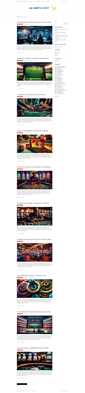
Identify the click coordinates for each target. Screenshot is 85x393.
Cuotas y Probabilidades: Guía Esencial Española (32, 131)
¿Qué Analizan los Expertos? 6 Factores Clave (31, 275)
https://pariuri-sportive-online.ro (60, 84)
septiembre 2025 (57, 51)
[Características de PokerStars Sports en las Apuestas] (34, 324)
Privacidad (38, 1)
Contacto (48, 1)
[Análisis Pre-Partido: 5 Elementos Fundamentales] (34, 71)
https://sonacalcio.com (58, 72)
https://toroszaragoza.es (59, 91)
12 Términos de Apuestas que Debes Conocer (31, 94)
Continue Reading (21, 52)
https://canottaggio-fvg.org (59, 71)
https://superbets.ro (58, 85)
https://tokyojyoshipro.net (59, 78)
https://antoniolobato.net (59, 92)
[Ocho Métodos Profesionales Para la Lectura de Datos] (34, 35)
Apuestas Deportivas (23, 1)
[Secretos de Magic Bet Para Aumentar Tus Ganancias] (34, 179)
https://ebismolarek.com (59, 79)
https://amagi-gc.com (58, 77)
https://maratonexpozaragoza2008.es (61, 90)
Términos (43, 1)
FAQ (34, 1)
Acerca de (30, 1)
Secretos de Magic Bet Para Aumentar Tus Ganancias (34, 167)
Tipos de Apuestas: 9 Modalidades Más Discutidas (33, 348)
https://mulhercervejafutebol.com (60, 83)
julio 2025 (56, 55)
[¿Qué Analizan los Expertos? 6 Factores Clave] (34, 288)
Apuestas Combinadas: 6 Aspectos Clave (61, 35)
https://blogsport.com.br (58, 81)
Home (18, 1)
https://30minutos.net (58, 87)
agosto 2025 (57, 53)
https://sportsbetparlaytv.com (59, 86)
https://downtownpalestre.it (59, 74)
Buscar (56, 21)
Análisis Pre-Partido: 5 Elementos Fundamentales (33, 58)
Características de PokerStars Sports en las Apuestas (34, 312)
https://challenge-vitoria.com (59, 88)
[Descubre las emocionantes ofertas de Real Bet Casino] (34, 252)
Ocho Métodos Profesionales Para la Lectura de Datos (34, 22)
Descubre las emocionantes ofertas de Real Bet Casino (34, 239)
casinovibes (56, 96)
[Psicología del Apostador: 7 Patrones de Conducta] (34, 216)
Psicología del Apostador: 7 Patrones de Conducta (33, 203)
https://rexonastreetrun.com (59, 93)
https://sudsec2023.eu (58, 73)
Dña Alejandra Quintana (28, 24)
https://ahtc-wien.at (58, 68)
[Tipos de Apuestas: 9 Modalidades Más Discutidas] (34, 360)
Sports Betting (19, 24)
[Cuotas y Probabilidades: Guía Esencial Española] (34, 143)
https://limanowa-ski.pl (58, 80)
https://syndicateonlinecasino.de (60, 67)
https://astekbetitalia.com (59, 70)
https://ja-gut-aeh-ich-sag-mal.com (60, 66)
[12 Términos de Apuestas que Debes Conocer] (34, 107)
